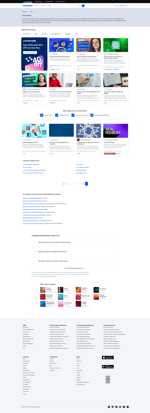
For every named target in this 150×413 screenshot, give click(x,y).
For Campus (25, 384)
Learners (52, 359)
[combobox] (63, 6)
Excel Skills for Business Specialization (86, 339)
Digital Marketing (27, 336)
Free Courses (26, 391)
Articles (78, 375)
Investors (79, 361)
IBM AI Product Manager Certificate (58, 343)
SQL (24, 348)
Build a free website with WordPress (32, 201)
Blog (51, 366)
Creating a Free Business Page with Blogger (34, 215)
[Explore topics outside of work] (100, 115)
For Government (26, 382)
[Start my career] (46, 115)
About (24, 359)
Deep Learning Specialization (83, 336)
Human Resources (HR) (28, 339)
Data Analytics (26, 334)
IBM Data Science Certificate (56, 346)
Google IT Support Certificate (57, 334)
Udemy (24, 394)
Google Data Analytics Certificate (57, 332)
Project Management (28, 343)
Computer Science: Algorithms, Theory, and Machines (37, 223)
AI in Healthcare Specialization (84, 334)
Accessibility (79, 370)
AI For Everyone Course (82, 332)
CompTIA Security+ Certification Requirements (114, 334)
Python (24, 346)
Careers (25, 366)
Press (78, 359)
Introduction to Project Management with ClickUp (36, 212)
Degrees (25, 377)
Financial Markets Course (82, 341)
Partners (52, 361)
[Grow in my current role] (79, 115)
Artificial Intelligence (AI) (28, 329)
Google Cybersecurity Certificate (57, 329)
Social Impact (26, 389)
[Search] (83, 5)
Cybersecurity (26, 332)
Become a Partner (27, 387)
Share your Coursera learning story (111, 348)
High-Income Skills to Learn (109, 339)
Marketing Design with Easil (30, 218)
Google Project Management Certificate (59, 336)
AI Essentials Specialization (83, 327)
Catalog (24, 368)
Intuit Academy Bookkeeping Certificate (59, 348)
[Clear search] (80, 5)
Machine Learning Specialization (84, 343)
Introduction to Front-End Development (33, 209)
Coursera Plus (26, 370)
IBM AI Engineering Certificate (56, 341)
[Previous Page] (63, 184)
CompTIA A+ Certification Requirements (112, 332)
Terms (78, 363)
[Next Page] (86, 184)
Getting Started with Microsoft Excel (32, 198)
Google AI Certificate (54, 327)
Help (78, 368)
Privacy (78, 366)
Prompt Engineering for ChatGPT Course (86, 346)
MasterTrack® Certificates (29, 375)
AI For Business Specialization (83, 329)
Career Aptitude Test (108, 327)
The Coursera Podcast (55, 368)
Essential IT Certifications (109, 336)
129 (83, 184)
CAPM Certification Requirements (111, 329)
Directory (79, 377)
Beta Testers (53, 363)
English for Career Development (31, 206)
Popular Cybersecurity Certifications (111, 346)
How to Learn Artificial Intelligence (111, 341)
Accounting (25, 327)
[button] (43, 5)
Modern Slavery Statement (83, 382)
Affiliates (79, 380)
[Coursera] (27, 5)
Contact (78, 373)
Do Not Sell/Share (81, 384)
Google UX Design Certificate (56, 339)
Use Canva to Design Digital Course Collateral (35, 220)
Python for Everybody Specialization (85, 348)
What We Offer (26, 361)
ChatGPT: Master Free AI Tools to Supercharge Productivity (38, 204)
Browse (24, 11)
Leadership (25, 363)
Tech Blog (52, 370)
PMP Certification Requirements (110, 343)
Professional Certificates (29, 373)
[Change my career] (62, 115)
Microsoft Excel (26, 341)
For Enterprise (26, 380)
